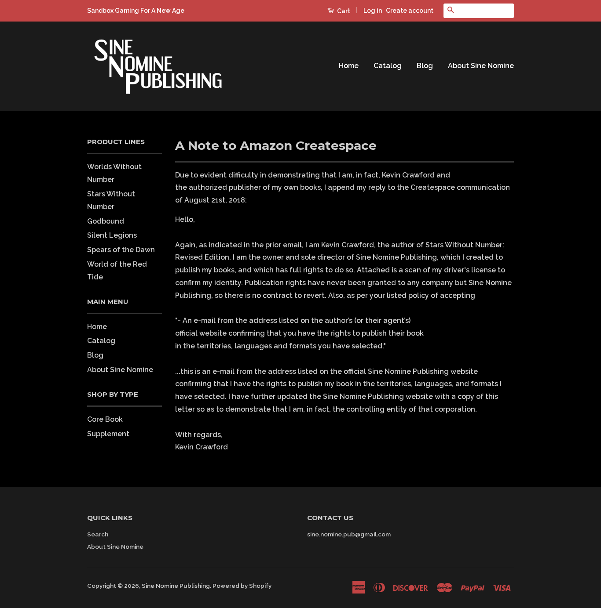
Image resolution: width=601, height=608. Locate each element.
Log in (372, 10)
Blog (425, 66)
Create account (409, 10)
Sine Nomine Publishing (176, 585)
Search (97, 534)
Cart (343, 10)
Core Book (105, 419)
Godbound (105, 221)
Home (349, 66)
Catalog (388, 66)
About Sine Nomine (481, 66)
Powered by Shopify (242, 585)
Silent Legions (112, 235)
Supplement (108, 434)
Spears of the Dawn (121, 250)
